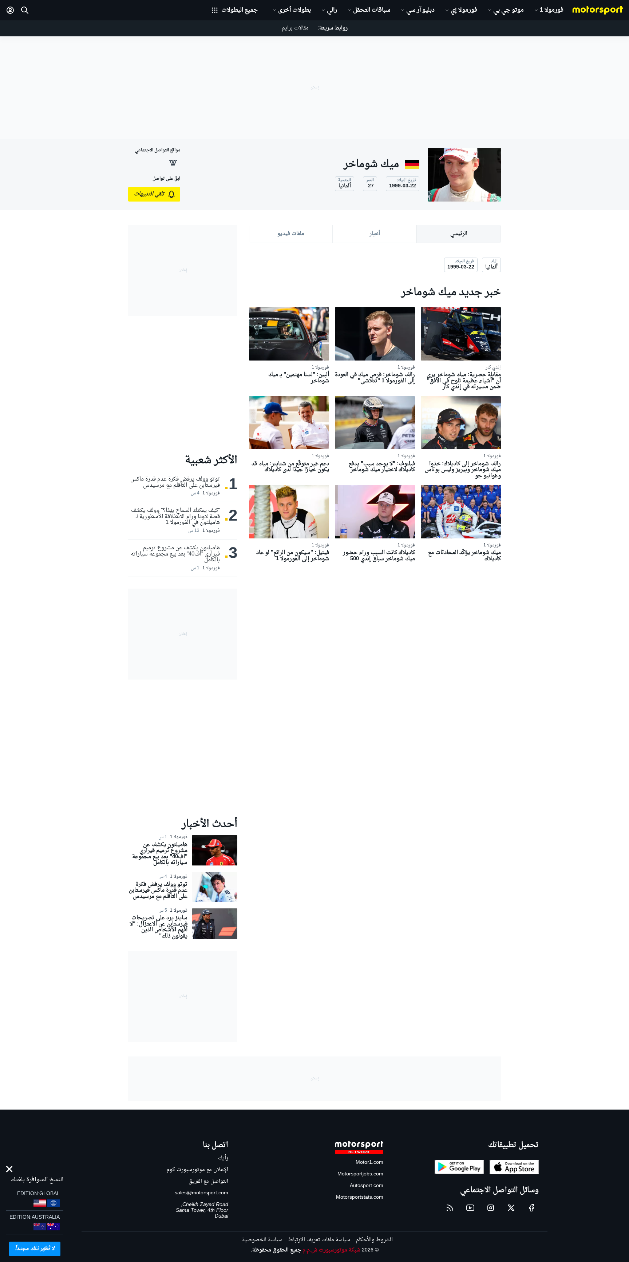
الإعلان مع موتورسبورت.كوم (197, 1170)
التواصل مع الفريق (208, 1181)
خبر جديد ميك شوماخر (451, 292)
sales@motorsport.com (201, 1193)
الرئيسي (458, 234)
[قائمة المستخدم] (10, 10)
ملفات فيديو (290, 234)
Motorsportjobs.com (360, 1174)
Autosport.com (366, 1186)
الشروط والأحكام (374, 1240)
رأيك (223, 1158)
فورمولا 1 (551, 10)
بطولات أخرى (294, 10)
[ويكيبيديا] (173, 163)
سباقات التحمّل (371, 10)
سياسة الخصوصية (262, 1240)
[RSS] (450, 1208)
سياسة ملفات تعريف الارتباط (319, 1240)
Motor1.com (369, 1162)
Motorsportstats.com (359, 1197)
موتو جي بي (508, 10)
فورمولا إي (464, 10)
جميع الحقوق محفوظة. (276, 1250)
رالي (332, 10)
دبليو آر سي (420, 10)
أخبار (374, 234)
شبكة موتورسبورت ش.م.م (331, 1250)
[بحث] (24, 10)
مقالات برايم (295, 28)
